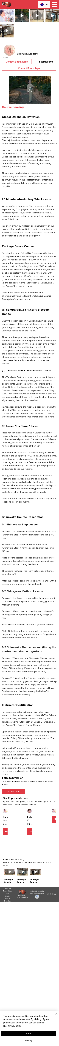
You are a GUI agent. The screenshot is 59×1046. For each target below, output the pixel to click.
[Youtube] (55, 894)
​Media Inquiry (7, 897)
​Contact (7, 893)
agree (28, 1033)
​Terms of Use (7, 891)
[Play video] (30, 89)
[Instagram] (48, 894)
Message (6, 831)
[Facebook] (50, 894)
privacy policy (14, 1025)
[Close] (54, 1015)
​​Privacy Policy (7, 888)
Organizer (7, 901)
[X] (53, 894)
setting (28, 1040)
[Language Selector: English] (44, 4)
